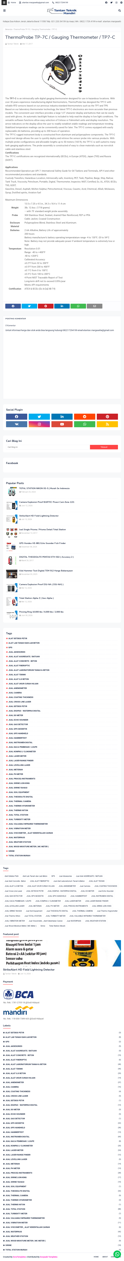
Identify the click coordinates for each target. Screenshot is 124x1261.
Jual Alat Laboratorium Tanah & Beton (28, 670)
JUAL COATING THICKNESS (20, 697)
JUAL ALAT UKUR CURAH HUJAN (23, 684)
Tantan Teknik (13, 44)
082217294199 (61, 3)
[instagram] (116, 2)
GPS (10, 647)
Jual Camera (15, 693)
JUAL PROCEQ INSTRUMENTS (21, 779)
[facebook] (106, 2)
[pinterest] (121, 2)
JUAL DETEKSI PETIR (17, 706)
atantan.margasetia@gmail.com (35, 3)
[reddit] (84, 417)
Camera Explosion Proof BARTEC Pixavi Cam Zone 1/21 (46, 502)
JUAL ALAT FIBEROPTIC (19, 665)
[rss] (107, 424)
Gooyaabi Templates (48, 1257)
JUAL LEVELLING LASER (19, 765)
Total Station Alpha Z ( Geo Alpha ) (36, 598)
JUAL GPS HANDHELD (18, 733)
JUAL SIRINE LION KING (19, 783)
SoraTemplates (19, 1257)
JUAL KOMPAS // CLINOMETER (22, 751)
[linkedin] (62, 417)
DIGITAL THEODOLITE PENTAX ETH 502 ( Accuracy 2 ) (46, 557)
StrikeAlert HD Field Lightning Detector (39, 516)
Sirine (11, 851)
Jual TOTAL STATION (18, 815)
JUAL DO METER (15, 715)
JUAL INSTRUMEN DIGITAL (20, 742)
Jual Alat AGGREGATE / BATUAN (24, 656)
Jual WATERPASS (16, 837)
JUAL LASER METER (17, 756)
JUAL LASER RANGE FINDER (20, 760)
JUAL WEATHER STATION (19, 842)
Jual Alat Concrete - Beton (22, 661)
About (105, 1257)
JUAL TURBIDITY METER (19, 819)
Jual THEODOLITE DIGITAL (20, 797)
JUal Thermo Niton (18, 810)
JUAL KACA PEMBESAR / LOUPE (22, 747)
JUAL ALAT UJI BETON (18, 679)
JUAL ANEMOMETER (17, 688)
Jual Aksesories (16, 652)
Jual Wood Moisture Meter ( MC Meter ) (28, 846)
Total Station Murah (19, 855)
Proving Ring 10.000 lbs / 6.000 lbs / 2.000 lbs (41, 612)
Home (13, 3)
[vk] (16, 424)
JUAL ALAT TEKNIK (17, 674)
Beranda (8, 29)
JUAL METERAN (15, 769)
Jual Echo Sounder (18, 720)
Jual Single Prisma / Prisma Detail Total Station (42, 529)
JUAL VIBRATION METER (19, 828)
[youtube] (62, 424)
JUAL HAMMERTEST (17, 738)
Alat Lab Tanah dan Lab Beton (23, 643)
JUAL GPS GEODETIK (17, 729)
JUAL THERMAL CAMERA (19, 801)
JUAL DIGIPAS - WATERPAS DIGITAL (24, 711)
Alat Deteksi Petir (17, 638)
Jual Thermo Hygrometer (21, 806)
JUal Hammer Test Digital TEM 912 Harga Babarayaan (46, 570)
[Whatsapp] (117, 1254)
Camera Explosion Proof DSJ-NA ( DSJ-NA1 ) (41, 584)
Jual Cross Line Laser (19, 702)
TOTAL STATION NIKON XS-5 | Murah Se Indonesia (44, 488)
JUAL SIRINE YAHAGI (17, 788)
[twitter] (111, 2)
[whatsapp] (84, 424)
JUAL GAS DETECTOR (18, 724)
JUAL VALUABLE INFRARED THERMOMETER (28, 824)
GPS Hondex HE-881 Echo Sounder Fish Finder (42, 543)
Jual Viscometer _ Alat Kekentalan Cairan (30, 833)
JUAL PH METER (15, 774)
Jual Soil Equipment (18, 792)
